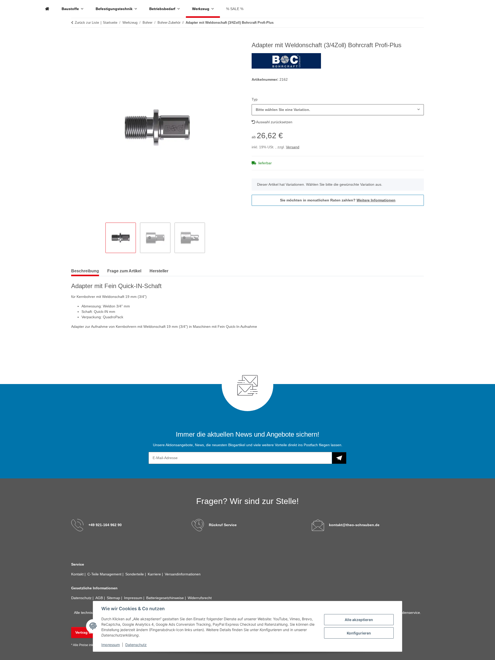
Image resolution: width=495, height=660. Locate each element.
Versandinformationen (183, 574)
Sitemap (114, 598)
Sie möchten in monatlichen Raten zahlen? (337, 200)
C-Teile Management (104, 574)
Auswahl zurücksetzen (273, 122)
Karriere (155, 574)
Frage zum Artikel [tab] (124, 271)
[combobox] (338, 109)
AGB (99, 598)
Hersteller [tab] (159, 271)
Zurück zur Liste (87, 23)
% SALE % (234, 9)
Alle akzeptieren (359, 619)
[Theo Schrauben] (47, 9)
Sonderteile (135, 574)
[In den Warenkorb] (75, 39)
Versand (292, 147)
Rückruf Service (223, 525)
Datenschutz (136, 644)
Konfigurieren (359, 633)
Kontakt (78, 574)
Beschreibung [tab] (85, 271)
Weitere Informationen (376, 200)
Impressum (110, 644)
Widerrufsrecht (200, 598)
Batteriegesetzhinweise (165, 598)
